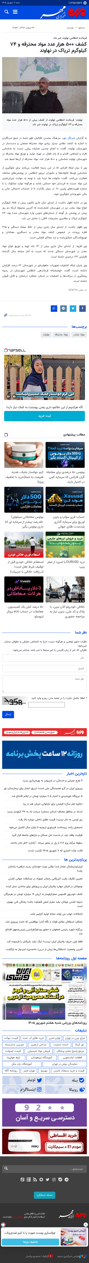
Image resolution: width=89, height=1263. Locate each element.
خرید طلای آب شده (33, 1038)
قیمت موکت (11, 1038)
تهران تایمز (29, 1071)
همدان (70, 28)
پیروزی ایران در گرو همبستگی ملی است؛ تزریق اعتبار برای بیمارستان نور (43, 788)
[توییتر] (47, 1180)
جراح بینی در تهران (75, 1038)
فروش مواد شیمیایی (38, 1051)
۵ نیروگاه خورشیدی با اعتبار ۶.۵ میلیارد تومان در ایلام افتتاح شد (47, 796)
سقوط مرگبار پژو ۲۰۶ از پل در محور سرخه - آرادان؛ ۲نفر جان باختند (46, 843)
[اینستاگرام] (54, 1180)
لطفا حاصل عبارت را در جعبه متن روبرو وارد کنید (59, 698)
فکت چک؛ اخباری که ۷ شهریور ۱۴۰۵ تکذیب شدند (55, 851)
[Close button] (86, 1224)
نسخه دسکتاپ (44, 1195)
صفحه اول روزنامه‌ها (71, 958)
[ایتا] (22, 1180)
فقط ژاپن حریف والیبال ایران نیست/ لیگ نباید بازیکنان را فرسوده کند (45, 942)
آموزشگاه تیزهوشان (41, 1057)
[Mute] (14, 396)
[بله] (60, 1180)
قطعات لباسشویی (72, 1057)
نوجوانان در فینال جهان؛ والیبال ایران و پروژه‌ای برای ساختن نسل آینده (44, 886)
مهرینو (44, 1071)
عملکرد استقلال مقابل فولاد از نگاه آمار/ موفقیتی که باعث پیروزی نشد (44, 922)
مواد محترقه (61, 335)
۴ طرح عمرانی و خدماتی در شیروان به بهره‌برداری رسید (53, 781)
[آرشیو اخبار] (28, 1180)
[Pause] (8, 396)
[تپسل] (6, 350)
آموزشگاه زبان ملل (22, 1064)
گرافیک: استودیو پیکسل (37, 1256)
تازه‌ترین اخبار (77, 774)
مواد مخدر (79, 335)
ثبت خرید (44, 416)
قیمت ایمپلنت (13, 1051)
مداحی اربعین (38, 1045)
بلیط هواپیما (13, 1057)
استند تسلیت (61, 1045)
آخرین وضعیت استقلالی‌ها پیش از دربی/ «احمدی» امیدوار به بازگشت (44, 949)
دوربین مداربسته (14, 1045)
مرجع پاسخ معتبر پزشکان (70, 1051)
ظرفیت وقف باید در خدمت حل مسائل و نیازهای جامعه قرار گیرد (47, 835)
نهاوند (46, 335)
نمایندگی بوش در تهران (64, 1064)
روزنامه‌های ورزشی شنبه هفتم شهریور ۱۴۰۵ (57, 1023)
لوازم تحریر (54, 1038)
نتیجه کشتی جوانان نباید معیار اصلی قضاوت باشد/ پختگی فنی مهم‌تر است (45, 904)
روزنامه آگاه (11, 1071)
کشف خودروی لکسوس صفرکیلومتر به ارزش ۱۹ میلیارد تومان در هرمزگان (43, 894)
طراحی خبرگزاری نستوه (68, 1256)
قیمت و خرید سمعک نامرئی (69, 1071)
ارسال (8, 714)
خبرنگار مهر (69, 138)
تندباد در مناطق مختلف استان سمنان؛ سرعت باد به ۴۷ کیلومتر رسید (45, 812)
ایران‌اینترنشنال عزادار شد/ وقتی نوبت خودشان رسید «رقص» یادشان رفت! (45, 869)
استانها (81, 28)
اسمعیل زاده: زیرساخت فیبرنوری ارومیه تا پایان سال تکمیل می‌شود (46, 827)
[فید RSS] (35, 1180)
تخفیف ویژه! (30, 1242)
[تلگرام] (66, 1180)
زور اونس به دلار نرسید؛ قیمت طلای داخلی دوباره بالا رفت (50, 820)
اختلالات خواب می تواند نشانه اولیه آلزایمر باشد (56, 914)
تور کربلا (79, 1045)
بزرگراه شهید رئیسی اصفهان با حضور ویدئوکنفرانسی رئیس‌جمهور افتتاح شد (44, 931)
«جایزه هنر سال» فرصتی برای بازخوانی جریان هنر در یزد (53, 804)
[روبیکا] (41, 1180)
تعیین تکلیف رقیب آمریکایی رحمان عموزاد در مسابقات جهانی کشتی (45, 879)
